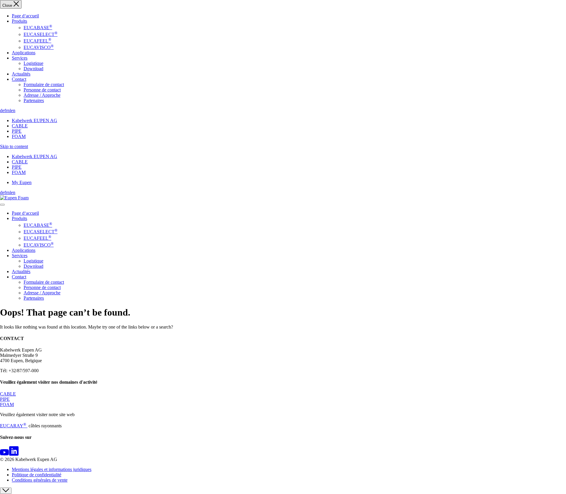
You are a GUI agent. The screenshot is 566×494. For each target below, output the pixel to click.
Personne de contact (42, 89)
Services (19, 57)
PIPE (17, 131)
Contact (19, 79)
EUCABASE (38, 27)
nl (9, 110)
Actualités (21, 73)
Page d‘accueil (25, 15)
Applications (23, 52)
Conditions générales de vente (40, 479)
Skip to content (14, 146)
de (2, 110)
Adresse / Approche (42, 95)
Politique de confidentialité (36, 474)
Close (7, 5)
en (13, 110)
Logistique (33, 63)
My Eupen (22, 182)
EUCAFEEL (37, 40)
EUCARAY (13, 425)
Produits (19, 21)
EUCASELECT (40, 34)
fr (5, 110)
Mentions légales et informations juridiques (51, 469)
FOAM (19, 136)
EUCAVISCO (39, 47)
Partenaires (34, 100)
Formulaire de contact (44, 84)
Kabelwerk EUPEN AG (34, 120)
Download (33, 68)
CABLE (20, 125)
